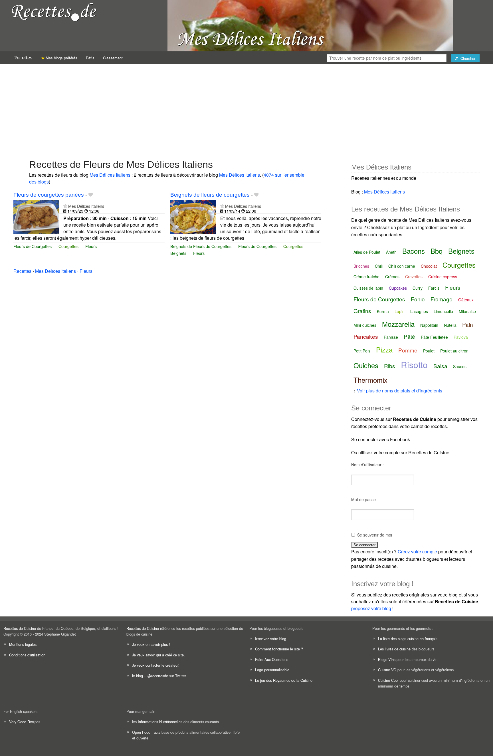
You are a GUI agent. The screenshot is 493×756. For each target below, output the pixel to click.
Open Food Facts (146, 732)
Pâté (409, 336)
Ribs (389, 366)
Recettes (23, 58)
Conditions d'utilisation (27, 655)
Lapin (400, 311)
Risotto (414, 364)
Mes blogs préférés (61, 58)
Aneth (391, 252)
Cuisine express (442, 276)
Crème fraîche (366, 276)
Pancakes (365, 336)
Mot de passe (363, 499)
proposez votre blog (371, 608)
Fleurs (91, 246)
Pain (467, 324)
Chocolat (429, 266)
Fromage (441, 299)
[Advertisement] (246, 109)
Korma (383, 311)
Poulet (429, 351)
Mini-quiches (364, 325)
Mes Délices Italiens (110, 175)
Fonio (418, 299)
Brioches (361, 266)
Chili (379, 266)
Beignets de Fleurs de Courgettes (200, 246)
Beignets (178, 253)
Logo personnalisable (272, 669)
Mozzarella (398, 324)
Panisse (391, 337)
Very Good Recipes (24, 721)
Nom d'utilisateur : (367, 464)
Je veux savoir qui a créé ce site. (158, 655)
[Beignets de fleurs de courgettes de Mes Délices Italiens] (193, 216)
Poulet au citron (454, 351)
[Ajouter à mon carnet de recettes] (90, 195)
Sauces (459, 366)
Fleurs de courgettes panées (48, 195)
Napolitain (429, 325)
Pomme (407, 350)
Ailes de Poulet (366, 252)
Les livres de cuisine (394, 649)
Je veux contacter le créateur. (155, 665)
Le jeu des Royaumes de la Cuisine (283, 680)
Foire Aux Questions (271, 659)
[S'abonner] (65, 206)
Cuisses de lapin (368, 288)
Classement (113, 58)
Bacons (413, 251)
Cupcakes (398, 288)
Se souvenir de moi (374, 535)
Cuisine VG (387, 669)
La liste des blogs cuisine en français (407, 638)
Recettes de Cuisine (19, 628)
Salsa (440, 366)
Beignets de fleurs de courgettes (210, 195)
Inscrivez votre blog (270, 638)
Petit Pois (361, 351)
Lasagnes (419, 311)
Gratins (362, 311)
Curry (418, 288)
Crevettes (414, 276)
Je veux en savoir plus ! (151, 644)
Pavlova (461, 337)
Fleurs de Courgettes (32, 246)
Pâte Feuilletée (434, 337)
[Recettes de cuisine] (54, 11)
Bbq (437, 251)
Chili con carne (401, 266)
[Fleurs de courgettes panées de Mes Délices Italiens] (36, 216)
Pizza (384, 349)
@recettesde (158, 675)
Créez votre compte (417, 551)
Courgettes (68, 246)
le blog (137, 675)
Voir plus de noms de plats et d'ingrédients (399, 390)
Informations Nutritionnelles (160, 721)
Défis (90, 58)
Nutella (450, 325)
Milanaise (467, 311)
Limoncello (443, 311)
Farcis (433, 288)
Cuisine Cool (388, 680)
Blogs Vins (386, 659)
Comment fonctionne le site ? (279, 649)
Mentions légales (23, 644)
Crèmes (392, 276)
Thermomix (370, 380)
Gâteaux (466, 300)
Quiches (365, 365)
